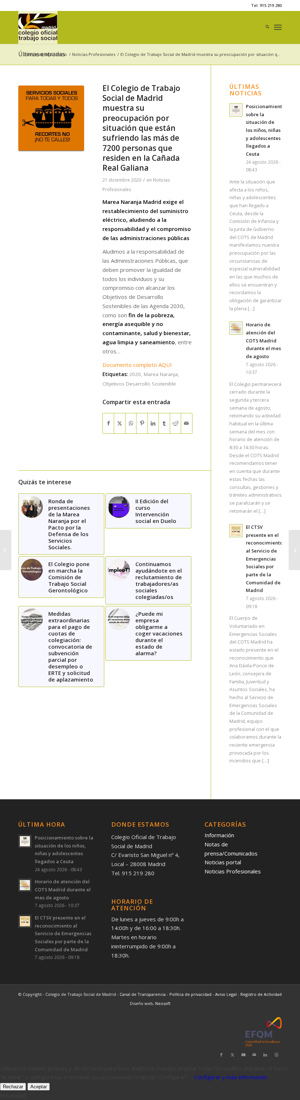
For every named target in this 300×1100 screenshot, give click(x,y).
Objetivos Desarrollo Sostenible (139, 383)
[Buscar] (263, 27)
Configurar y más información (230, 1077)
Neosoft (162, 1003)
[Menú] (278, 27)
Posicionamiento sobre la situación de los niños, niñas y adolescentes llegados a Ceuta (265, 130)
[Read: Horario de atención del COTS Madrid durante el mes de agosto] (236, 328)
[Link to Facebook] (221, 1054)
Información (219, 835)
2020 (135, 374)
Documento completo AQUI (137, 364)
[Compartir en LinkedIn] (153, 423)
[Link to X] (232, 1054)
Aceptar (38, 1086)
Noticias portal (223, 862)
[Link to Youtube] (243, 1054)
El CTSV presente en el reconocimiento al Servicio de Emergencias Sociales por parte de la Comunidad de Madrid (264, 558)
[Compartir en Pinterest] (141, 423)
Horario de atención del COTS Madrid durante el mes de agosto (263, 340)
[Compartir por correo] (186, 423)
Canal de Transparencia (143, 994)
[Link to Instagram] (276, 1054)
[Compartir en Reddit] (175, 423)
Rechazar (13, 1086)
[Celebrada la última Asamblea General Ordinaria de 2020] (5, 550)
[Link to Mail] (254, 1054)
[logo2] (37, 27)
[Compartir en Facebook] (108, 423)
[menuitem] (263, 27)
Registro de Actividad (261, 994)
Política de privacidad (191, 994)
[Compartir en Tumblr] (164, 423)
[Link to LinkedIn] (265, 1054)
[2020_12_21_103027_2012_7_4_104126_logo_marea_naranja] (51, 118)
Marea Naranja (161, 374)
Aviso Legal (226, 994)
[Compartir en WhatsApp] (130, 423)
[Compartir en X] (119, 423)
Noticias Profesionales (233, 871)
